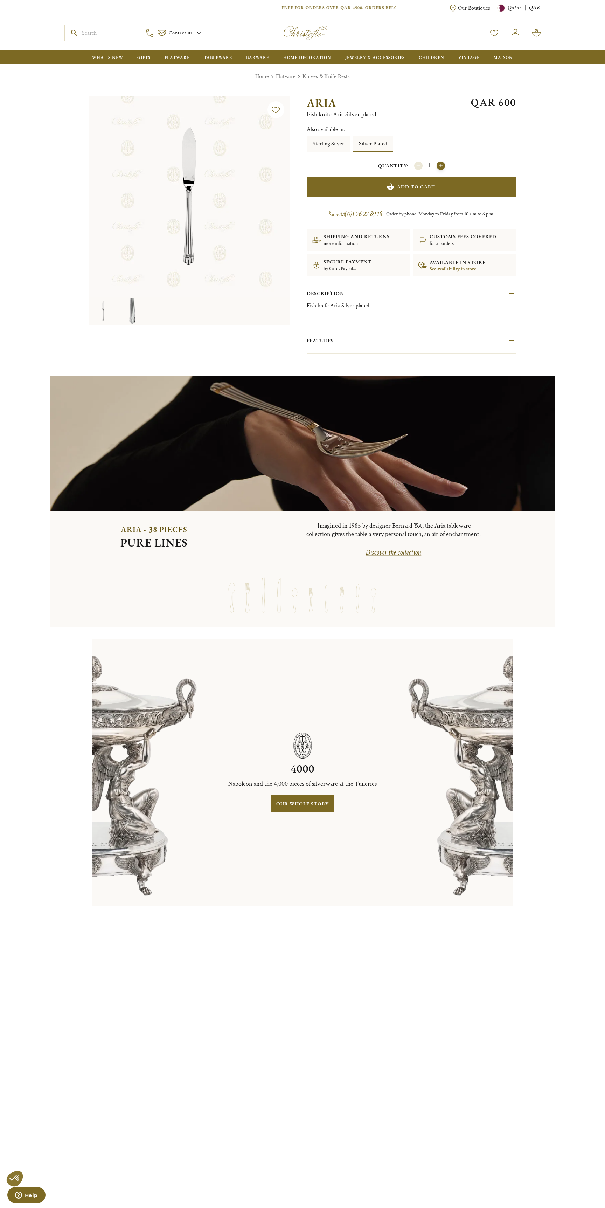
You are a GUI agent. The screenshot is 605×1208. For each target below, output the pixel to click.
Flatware (285, 76)
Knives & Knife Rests (326, 76)
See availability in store (453, 269)
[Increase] (441, 166)
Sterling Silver (328, 143)
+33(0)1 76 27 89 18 (359, 214)
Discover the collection (393, 552)
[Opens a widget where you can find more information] (26, 1195)
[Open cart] (536, 33)
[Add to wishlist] (275, 109)
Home (262, 76)
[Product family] (231, 588)
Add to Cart (416, 187)
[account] (494, 33)
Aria (321, 103)
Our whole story (302, 804)
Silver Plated (373, 143)
